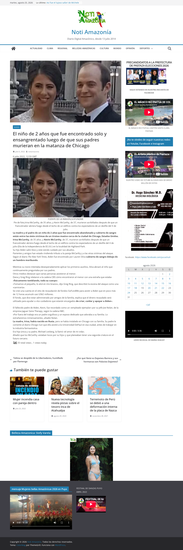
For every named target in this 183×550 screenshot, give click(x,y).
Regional (63, 48)
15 (163, 283)
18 (135, 287)
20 (149, 287)
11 (135, 283)
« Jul (148, 304)
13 (149, 283)
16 (169, 283)
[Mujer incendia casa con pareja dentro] (27, 378)
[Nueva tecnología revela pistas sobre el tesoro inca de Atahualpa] (65, 378)
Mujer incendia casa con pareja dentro (26, 401)
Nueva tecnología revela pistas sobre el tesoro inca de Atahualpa (65, 404)
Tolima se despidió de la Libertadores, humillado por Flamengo (38, 360)
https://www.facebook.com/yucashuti (152, 257)
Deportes (145, 48)
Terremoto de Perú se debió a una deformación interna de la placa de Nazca (103, 404)
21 (156, 287)
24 (129, 292)
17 (129, 287)
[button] (151, 48)
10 (129, 283)
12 (142, 283)
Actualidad (36, 48)
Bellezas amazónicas (83, 48)
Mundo (117, 48)
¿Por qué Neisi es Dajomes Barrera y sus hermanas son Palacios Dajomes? (97, 360)
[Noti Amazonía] (13, 48)
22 (163, 287)
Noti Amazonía (91, 32)
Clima (50, 48)
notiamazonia (33, 151)
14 (156, 283)
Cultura (104, 48)
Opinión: (130, 48)
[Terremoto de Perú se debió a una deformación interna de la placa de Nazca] (104, 378)
